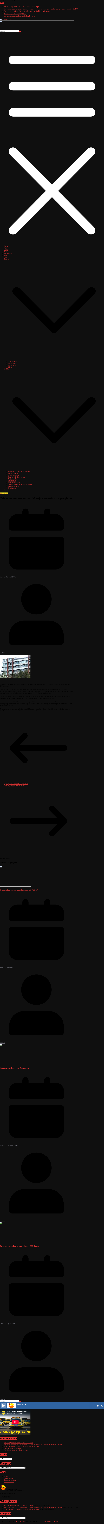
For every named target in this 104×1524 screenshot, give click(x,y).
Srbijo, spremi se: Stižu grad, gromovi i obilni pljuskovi (27, 11)
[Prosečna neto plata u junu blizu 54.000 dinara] (15, 1242)
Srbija (6, 250)
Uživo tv (11, 367)
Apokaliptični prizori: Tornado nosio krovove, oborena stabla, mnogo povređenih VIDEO (41, 9)
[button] (54, 360)
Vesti (5, 248)
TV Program (12, 363)
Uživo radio (12, 365)
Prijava (6, 1476)
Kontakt (6, 490)
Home (6, 246)
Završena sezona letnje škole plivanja (19, 16)
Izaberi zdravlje (13, 473)
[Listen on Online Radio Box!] (102, 1405)
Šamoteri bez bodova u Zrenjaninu (14, 1068)
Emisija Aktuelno (13, 475)
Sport (6, 257)
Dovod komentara (10, 1480)
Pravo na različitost (14, 482)
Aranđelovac (8, 253)
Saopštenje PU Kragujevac (15, 13)
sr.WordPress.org (9, 1482)
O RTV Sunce (12, 361)
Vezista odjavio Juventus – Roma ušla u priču (23, 6)
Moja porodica (12, 479)
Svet (5, 251)
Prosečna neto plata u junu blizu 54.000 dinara (19, 1246)
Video (6, 255)
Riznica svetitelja (13, 486)
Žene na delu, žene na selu (16, 477)
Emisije (6, 369)
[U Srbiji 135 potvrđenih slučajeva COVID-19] (15, 886)
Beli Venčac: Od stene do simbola (19, 471)
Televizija (7, 259)
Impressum (48, 1521)
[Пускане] (3, 1405)
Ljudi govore (12, 488)
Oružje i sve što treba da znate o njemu (20, 484)
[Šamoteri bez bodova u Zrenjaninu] (14, 1064)
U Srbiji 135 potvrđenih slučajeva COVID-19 (19, 890)
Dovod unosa (8, 1478)
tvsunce (2, 652)
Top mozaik (12, 481)
